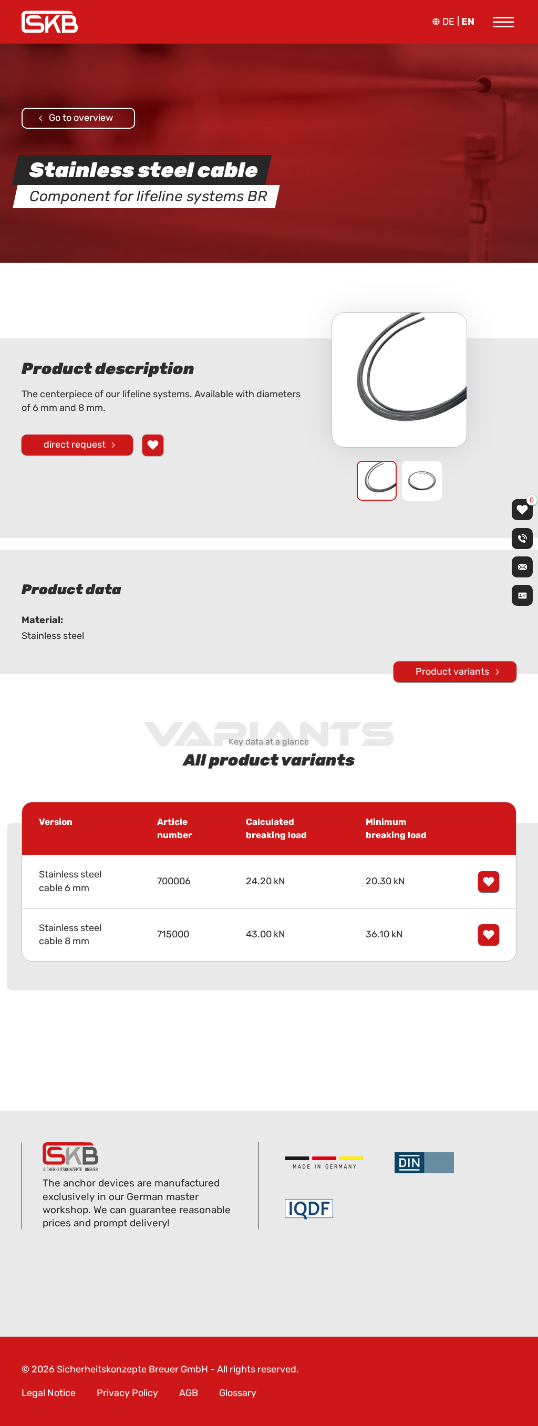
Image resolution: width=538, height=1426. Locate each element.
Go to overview (81, 117)
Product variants (452, 671)
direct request (75, 444)
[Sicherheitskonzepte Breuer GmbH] (50, 22)
